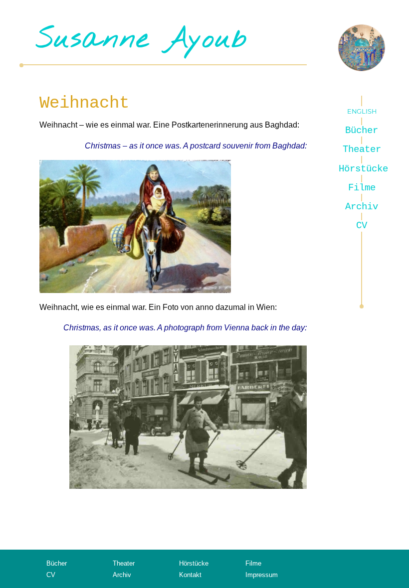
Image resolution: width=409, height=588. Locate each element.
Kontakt (190, 575)
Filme (362, 187)
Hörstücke (362, 168)
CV (361, 225)
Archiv (361, 206)
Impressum (261, 575)
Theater (362, 149)
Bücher (361, 130)
